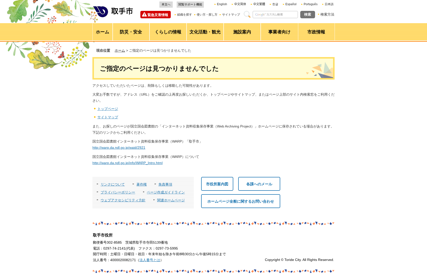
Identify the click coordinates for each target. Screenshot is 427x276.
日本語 (329, 4)
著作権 (141, 184)
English (222, 4)
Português (311, 4)
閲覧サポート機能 (190, 4)
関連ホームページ (171, 200)
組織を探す (184, 14)
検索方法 (327, 14)
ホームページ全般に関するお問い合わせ (240, 201)
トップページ (107, 109)
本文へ (166, 4)
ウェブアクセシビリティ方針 (123, 200)
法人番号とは (149, 260)
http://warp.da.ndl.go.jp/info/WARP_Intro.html (127, 163)
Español (291, 4)
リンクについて (113, 184)
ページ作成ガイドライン (166, 192)
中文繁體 (259, 4)
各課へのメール (259, 184)
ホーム (120, 50)
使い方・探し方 (207, 14)
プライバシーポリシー (118, 192)
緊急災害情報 (158, 15)
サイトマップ (231, 14)
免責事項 (165, 184)
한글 (275, 4)
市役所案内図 (217, 184)
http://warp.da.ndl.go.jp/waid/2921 (118, 147)
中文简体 (240, 4)
